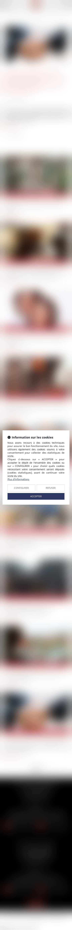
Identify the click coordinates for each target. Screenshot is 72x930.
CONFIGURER (21, 487)
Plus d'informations (18, 479)
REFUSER (51, 487)
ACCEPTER (36, 496)
